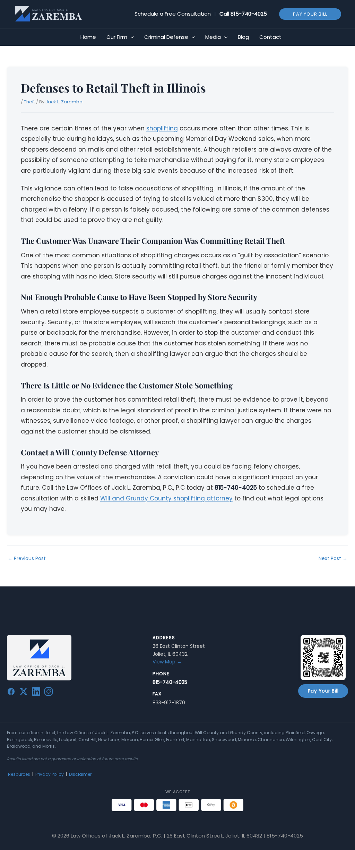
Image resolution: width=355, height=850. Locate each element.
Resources (19, 774)
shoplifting (162, 128)
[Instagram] (48, 692)
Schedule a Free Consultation (173, 13)
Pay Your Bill (323, 690)
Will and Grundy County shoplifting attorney (166, 498)
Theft (29, 101)
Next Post (333, 558)
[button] (310, 13)
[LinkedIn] (36, 692)
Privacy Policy (49, 774)
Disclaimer (80, 774)
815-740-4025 (249, 13)
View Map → (167, 661)
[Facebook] (11, 692)
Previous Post (27, 558)
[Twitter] (23, 692)
